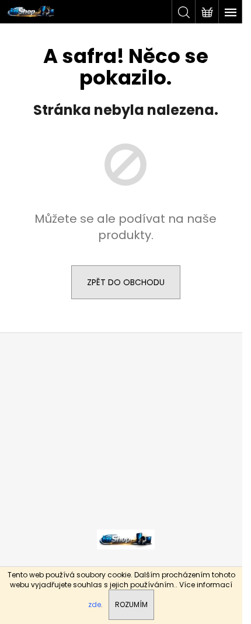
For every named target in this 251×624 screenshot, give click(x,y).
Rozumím (131, 604)
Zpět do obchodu (126, 282)
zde (94, 604)
